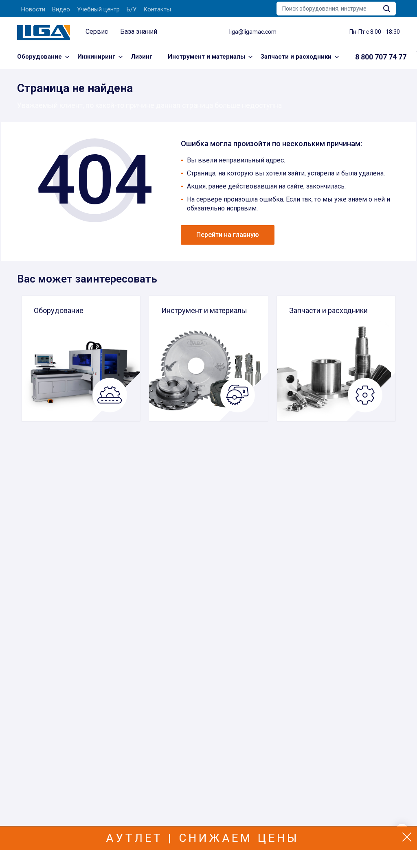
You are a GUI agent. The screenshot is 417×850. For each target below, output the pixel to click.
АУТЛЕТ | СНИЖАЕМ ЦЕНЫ (202, 838)
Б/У (131, 9)
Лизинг (141, 56)
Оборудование (39, 56)
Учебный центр (98, 9)
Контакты (157, 9)
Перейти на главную (227, 235)
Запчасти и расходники (296, 56)
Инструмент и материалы (206, 56)
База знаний (138, 31)
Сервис (97, 31)
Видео (61, 9)
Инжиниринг (96, 56)
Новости (33, 9)
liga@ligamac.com (253, 31)
